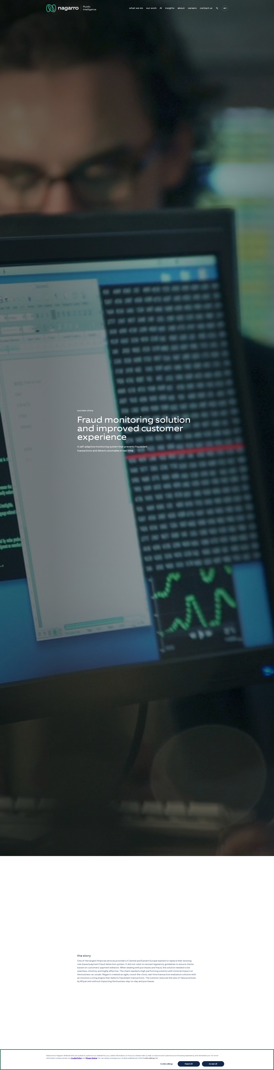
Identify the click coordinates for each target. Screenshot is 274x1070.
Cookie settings (166, 1064)
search (217, 8)
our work (151, 8)
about (181, 8)
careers (192, 8)
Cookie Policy (76, 1058)
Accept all (213, 1064)
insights (169, 8)
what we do (136, 8)
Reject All (189, 1064)
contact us (206, 8)
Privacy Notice (91, 1058)
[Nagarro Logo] (71, 8)
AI (161, 8)
